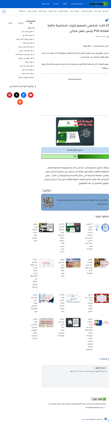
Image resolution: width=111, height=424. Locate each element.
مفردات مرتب (32, 11)
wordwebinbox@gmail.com (94, 407)
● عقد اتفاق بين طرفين (26, 58)
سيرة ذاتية (43, 11)
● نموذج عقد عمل (28, 70)
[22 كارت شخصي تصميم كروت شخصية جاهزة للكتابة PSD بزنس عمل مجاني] (73, 227)
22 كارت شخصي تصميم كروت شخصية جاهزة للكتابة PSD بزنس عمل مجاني (61, 238)
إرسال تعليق (100, 368)
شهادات (20, 23)
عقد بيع (106, 11)
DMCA (65, 4)
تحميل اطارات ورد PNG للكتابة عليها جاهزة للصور (89, 303)
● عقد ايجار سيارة (28, 73)
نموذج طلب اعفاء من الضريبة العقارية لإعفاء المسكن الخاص (34, 328)
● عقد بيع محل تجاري (26, 51)
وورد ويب (85, 419)
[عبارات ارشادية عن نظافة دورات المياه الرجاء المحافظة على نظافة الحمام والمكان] (46, 263)
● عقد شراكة (29, 62)
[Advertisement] (75, 99)
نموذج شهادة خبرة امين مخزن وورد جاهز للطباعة (89, 266)
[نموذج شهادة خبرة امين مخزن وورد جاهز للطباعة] (101, 263)
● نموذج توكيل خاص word (25, 39)
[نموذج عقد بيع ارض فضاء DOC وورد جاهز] (73, 263)
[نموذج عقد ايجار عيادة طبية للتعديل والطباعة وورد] (46, 298)
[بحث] (3, 11)
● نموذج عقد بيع (28, 35)
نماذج (10, 23)
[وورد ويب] (98, 4)
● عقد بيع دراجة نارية (27, 66)
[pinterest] (9, 95)
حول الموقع (45, 4)
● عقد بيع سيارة (28, 43)
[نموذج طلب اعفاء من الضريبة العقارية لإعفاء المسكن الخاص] (46, 322)
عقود (30, 23)
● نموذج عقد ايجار (28, 31)
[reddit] (20, 102)
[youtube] (30, 95)
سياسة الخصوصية (77, 4)
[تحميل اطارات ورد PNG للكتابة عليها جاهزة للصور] (101, 298)
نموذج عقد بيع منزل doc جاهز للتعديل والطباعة (61, 327)
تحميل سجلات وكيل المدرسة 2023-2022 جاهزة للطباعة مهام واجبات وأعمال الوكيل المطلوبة (89, 334)
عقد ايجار (97, 11)
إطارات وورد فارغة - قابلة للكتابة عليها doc (61, 303)
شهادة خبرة (74, 11)
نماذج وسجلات (87, 11)
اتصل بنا (56, 4)
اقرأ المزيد (46, 191)
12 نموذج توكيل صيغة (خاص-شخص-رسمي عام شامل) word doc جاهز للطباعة (89, 236)
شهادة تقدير (63, 11)
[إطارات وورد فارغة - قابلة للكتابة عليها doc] (73, 298)
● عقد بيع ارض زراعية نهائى (24, 54)
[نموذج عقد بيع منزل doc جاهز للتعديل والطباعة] (73, 322)
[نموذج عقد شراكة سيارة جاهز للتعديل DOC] (46, 227)
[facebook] (23, 95)
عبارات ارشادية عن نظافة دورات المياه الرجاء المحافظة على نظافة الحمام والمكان (33, 273)
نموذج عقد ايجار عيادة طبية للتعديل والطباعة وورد (34, 303)
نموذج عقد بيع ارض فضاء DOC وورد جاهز (61, 268)
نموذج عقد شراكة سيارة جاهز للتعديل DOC (34, 232)
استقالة (22, 11)
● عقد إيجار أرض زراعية (26, 47)
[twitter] (16, 95)
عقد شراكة (52, 11)
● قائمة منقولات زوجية (26, 77)
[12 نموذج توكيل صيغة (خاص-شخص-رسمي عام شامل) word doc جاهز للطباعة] (101, 227)
